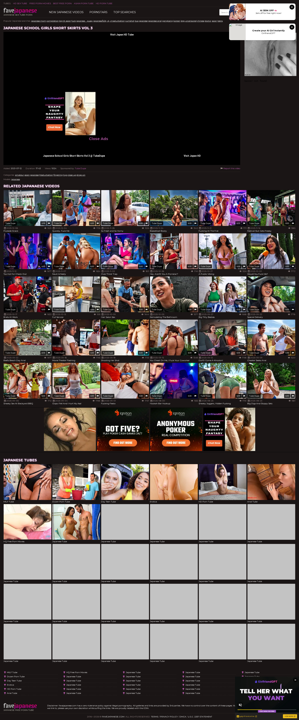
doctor (208, 21)
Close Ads (98, 139)
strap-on (81, 175)
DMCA (182, 716)
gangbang (167, 21)
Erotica (10, 684)
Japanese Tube (73, 676)
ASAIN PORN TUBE (84, 3)
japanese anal (155, 21)
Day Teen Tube (14, 680)
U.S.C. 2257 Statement (200, 716)
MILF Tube (12, 672)
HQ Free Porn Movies (76, 672)
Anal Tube (12, 693)
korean (176, 21)
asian (214, 21)
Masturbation (46, 175)
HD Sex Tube (20, 3)
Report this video (231, 168)
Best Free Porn (62, 3)
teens (220, 21)
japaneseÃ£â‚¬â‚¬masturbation (109, 21)
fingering (58, 175)
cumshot (129, 21)
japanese (143, 21)
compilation (53, 21)
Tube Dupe (80, 168)
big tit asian (65, 21)
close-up (72, 175)
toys (65, 175)
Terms (154, 716)
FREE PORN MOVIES (40, 3)
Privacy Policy (169, 716)
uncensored (191, 21)
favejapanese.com (113, 716)
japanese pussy (84, 21)
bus (136, 21)
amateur (19, 175)
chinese (200, 21)
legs (183, 21)
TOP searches (124, 12)
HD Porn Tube (104, 3)
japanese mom (38, 21)
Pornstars (98, 12)
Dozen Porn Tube (16, 676)
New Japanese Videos (66, 12)
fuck (73, 21)
